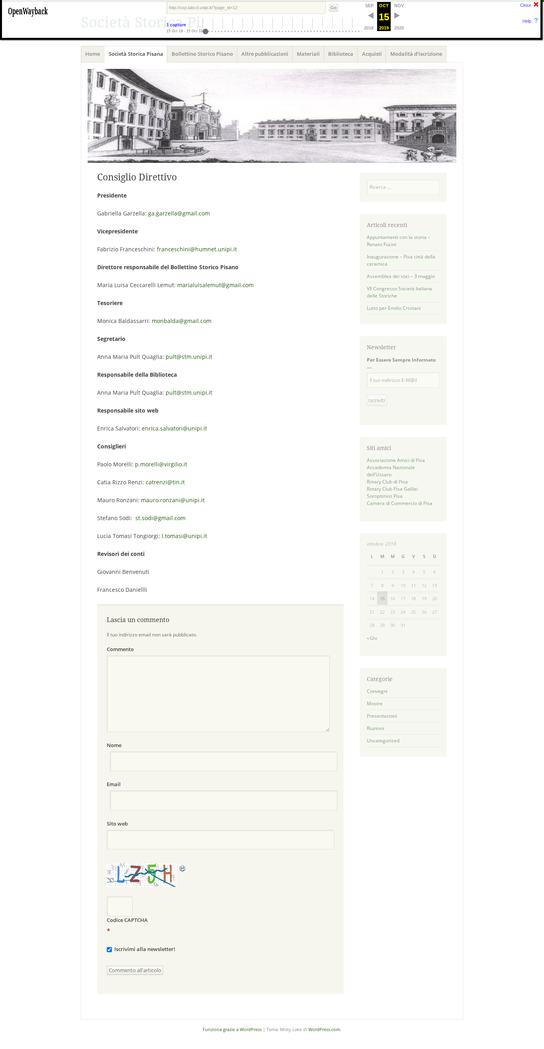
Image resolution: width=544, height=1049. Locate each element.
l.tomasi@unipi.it (184, 536)
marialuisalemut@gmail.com (215, 285)
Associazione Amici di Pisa (396, 460)
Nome (114, 745)
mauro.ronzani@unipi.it (173, 500)
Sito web (117, 823)
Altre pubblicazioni (264, 53)
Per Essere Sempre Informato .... (401, 363)
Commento (120, 649)
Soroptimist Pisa (385, 496)
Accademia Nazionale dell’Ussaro (391, 471)
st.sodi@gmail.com (160, 518)
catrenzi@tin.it (165, 482)
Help (526, 21)
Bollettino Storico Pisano (202, 53)
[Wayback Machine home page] (28, 18)
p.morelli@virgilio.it (161, 464)
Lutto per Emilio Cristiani (394, 308)
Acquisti (372, 53)
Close (525, 5)
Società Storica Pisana (136, 53)
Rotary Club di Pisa (387, 481)
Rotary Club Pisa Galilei (392, 488)
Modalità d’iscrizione (416, 53)
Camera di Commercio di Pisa (399, 503)
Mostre (375, 703)
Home (92, 53)
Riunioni (375, 728)
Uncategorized (383, 740)
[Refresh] (182, 867)
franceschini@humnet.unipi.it (197, 249)
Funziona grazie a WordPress (232, 1029)
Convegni (377, 691)
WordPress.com (324, 1029)
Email (114, 784)
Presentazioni (382, 715)
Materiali (308, 53)
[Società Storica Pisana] (272, 115)
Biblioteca (340, 53)
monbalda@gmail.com (181, 321)
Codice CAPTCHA (127, 920)
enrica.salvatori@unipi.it (174, 428)
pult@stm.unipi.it (189, 356)
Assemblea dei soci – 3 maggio (401, 276)
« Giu (372, 638)
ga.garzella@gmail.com (179, 213)
